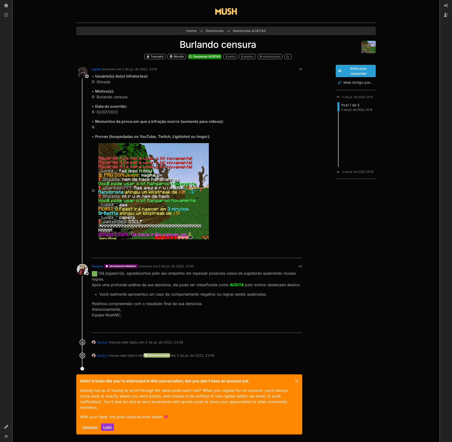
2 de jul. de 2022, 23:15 (139, 69)
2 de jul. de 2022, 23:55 (176, 266)
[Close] (296, 381)
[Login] (446, 5)
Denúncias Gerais (158, 355)
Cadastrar (90, 427)
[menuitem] (446, 5)
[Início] (6, 5)
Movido (178, 56)
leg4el (96, 69)
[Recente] (6, 15)
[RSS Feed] (288, 56)
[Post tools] (298, 252)
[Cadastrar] (446, 15)
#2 (300, 266)
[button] (6, 427)
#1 (300, 69)
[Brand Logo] (226, 11)
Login (107, 427)
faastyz (97, 266)
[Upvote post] (281, 252)
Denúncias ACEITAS (206, 56)
